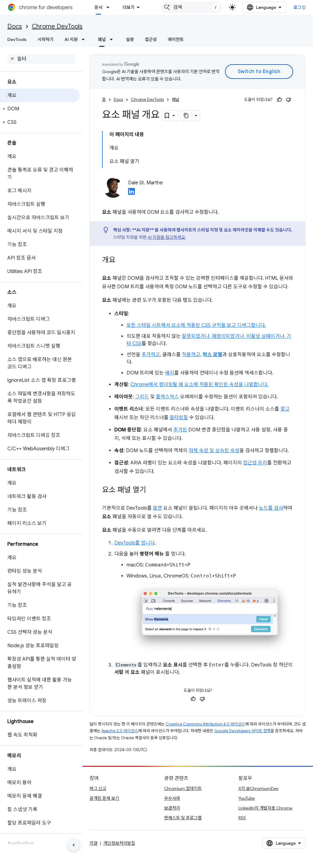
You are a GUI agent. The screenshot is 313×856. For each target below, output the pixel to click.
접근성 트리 (255, 463)
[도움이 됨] (279, 99)
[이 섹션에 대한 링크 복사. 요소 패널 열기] (152, 490)
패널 (102, 39)
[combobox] (191, 7)
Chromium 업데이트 (183, 788)
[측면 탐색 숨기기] (74, 845)
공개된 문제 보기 (104, 798)
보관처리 (172, 808)
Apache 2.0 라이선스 (119, 730)
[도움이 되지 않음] (288, 99)
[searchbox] (41, 59)
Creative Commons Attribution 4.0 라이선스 (205, 724)
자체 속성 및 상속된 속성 (214, 451)
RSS (242, 818)
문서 (98, 7)
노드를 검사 (271, 508)
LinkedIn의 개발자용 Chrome (265, 808)
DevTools (17, 39)
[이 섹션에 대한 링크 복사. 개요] (122, 260)
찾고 (284, 409)
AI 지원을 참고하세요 (166, 237)
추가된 (180, 430)
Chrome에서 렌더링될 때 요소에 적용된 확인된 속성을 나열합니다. (199, 385)
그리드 (142, 397)
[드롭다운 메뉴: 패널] (113, 39)
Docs (14, 26)
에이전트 (176, 39)
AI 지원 (71, 39)
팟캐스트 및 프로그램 (183, 818)
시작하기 (45, 39)
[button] (40, 109)
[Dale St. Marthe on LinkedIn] (131, 193)
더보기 (128, 7)
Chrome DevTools (57, 26)
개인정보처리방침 (119, 843)
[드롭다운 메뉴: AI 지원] (85, 39)
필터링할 (179, 418)
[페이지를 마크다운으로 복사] (186, 115)
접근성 (151, 39)
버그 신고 (98, 788)
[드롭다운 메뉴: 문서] (109, 7)
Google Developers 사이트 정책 (242, 730)
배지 (169, 373)
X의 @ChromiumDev (258, 788)
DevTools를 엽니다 (134, 543)
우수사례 (172, 798)
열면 (157, 508)
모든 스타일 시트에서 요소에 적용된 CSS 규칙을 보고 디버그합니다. (196, 325)
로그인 (299, 7)
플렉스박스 (167, 397)
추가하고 (151, 355)
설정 (130, 39)
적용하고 (191, 355)
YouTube (246, 798)
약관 (94, 843)
